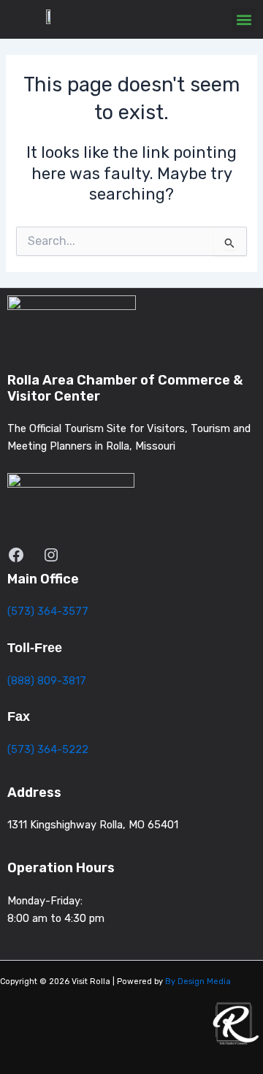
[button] (244, 19)
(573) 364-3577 (47, 611)
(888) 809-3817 (46, 680)
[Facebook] (16, 555)
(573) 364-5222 (47, 749)
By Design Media (198, 981)
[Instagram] (51, 555)
